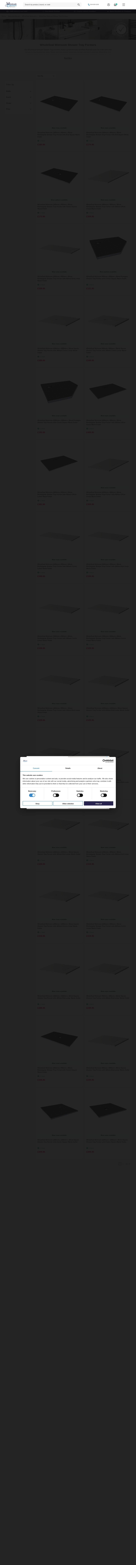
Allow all (98, 803)
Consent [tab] (36, 768)
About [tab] (100, 768)
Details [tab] (68, 768)
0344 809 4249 (94, 4)
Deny (37, 803)
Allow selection (68, 803)
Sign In (108, 4)
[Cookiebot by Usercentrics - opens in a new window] (104, 761)
